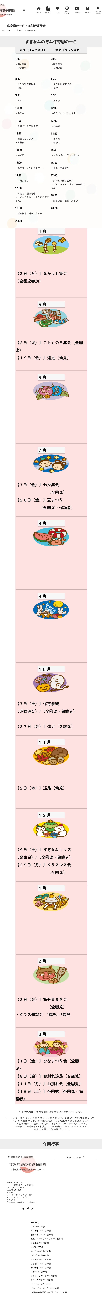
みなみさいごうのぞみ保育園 (44, 1275)
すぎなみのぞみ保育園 (41, 1263)
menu (24, 9)
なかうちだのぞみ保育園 (42, 1279)
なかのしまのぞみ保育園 (42, 1234)
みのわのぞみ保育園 (40, 1242)
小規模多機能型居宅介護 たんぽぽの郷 (49, 1292)
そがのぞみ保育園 (39, 1271)
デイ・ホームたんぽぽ (41, 1284)
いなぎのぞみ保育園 (40, 1255)
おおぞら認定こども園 (41, 1259)
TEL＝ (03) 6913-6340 (15, 1187)
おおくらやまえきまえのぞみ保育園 (47, 1238)
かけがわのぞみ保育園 (41, 1267)
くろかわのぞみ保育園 (41, 1230)
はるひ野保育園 (38, 1226)
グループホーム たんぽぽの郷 (45, 1288)
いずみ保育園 (37, 1247)
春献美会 (35, 1222)
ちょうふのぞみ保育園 (41, 1251)
